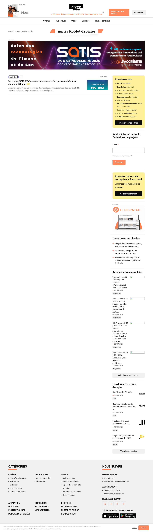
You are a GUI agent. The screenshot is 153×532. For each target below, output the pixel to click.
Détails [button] (134, 528)
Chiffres (66, 503)
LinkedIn (104, 503)
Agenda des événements (72, 485)
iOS (110, 516)
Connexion (138, 12)
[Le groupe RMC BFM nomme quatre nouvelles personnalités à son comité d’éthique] (46, 89)
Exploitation (14, 481)
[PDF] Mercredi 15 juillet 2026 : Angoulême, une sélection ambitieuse (120, 357)
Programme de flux (43, 478)
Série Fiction (40, 481)
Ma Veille (66, 488)
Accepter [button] (143, 528)
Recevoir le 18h (109, 478)
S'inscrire (119, 162)
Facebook (111, 503)
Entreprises (42, 506)
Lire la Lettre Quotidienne (24, 13)
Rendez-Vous (68, 514)
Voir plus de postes (128, 451)
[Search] (103, 13)
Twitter (117, 503)
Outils (73, 21)
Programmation (16, 488)
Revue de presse (69, 495)
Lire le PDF (22, 5)
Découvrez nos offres (117, 12)
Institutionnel (16, 510)
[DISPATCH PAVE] (128, 218)
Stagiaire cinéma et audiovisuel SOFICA (121, 422)
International (69, 506)
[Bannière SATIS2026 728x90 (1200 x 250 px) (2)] (76, 55)
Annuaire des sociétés (71, 481)
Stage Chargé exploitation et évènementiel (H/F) (123, 436)
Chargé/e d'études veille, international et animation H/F (124, 406)
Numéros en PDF (70, 510)
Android (128, 516)
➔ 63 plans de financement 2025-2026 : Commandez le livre (76, 14)
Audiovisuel (61, 21)
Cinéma (46, 21)
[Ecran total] (76, 7)
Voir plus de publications (128, 375)
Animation (14, 503)
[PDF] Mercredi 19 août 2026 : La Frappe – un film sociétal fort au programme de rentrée (120, 305)
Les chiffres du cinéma (18, 478)
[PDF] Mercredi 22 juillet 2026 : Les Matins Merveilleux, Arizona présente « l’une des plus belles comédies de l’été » (120, 332)
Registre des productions (72, 492)
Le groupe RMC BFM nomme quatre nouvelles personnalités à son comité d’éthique (42, 82)
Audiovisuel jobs (69, 478)
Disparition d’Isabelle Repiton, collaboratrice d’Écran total (128, 245)
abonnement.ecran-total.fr (114, 494)
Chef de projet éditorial (122, 392)
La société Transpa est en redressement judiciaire (126, 252)
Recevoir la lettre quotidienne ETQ (116, 481)
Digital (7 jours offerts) (112, 490)
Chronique (41, 503)
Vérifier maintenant (128, 194)
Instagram (123, 503)
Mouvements (42, 510)
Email (115, 145)
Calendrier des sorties (18, 492)
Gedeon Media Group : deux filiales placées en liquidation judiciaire (127, 260)
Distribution (14, 485)
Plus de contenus (102, 21)
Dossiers (85, 21)
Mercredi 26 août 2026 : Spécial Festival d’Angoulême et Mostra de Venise (119, 282)
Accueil (11, 31)
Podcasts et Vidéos (19, 514)
